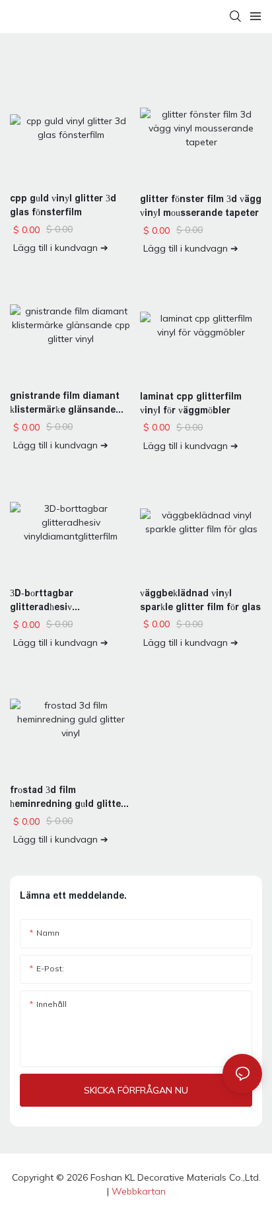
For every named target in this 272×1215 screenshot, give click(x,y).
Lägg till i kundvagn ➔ (60, 248)
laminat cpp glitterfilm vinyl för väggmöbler (191, 403)
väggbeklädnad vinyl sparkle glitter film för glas (200, 600)
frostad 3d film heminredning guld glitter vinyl (67, 797)
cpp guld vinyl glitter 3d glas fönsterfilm (63, 205)
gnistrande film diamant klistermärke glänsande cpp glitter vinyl (64, 403)
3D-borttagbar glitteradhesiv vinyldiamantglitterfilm (61, 601)
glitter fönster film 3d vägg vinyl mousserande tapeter (200, 205)
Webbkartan (139, 1191)
